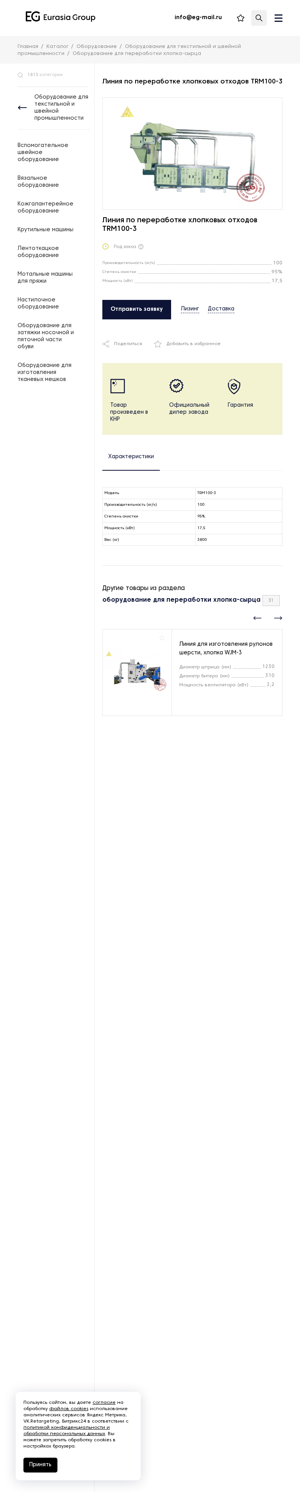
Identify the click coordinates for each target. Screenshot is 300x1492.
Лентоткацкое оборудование (38, 252)
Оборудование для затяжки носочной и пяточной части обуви (46, 336)
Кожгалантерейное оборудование (45, 208)
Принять (40, 1464)
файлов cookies (68, 1409)
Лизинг (190, 309)
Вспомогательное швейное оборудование (43, 152)
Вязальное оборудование (38, 182)
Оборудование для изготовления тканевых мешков (44, 372)
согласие (104, 1402)
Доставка (221, 309)
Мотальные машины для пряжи (45, 278)
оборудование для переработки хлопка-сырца (181, 600)
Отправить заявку (137, 309)
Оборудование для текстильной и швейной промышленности (61, 108)
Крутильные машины (45, 229)
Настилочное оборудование (38, 304)
